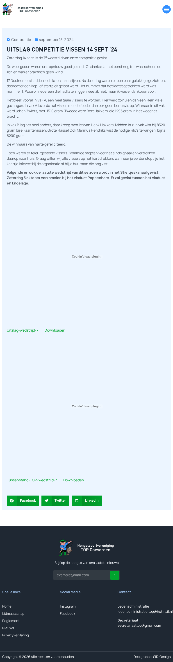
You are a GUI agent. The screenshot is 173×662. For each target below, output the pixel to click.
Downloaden (55, 330)
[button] (166, 9)
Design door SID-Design (152, 656)
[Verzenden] (114, 575)
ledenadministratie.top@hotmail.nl (145, 611)
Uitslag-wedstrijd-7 (22, 330)
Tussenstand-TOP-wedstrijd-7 (32, 480)
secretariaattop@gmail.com (139, 625)
